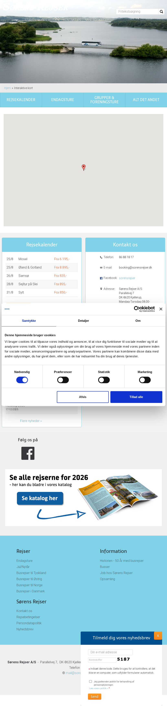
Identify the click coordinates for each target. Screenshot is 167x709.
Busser (105, 567)
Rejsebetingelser (28, 617)
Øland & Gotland (30, 267)
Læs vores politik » (98, 688)
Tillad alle (136, 397)
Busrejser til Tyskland (31, 573)
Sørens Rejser (31, 602)
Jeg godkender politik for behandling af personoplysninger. (111, 685)
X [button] (158, 635)
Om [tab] (138, 320)
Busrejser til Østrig (29, 579)
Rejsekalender (41, 245)
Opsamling (107, 579)
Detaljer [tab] (83, 320)
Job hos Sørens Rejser (116, 573)
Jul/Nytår (23, 567)
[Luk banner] (160, 309)
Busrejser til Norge (29, 585)
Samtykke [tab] (29, 320)
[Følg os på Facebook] (27, 453)
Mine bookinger (97, 20)
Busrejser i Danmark (30, 591)
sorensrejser (127, 278)
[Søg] (161, 12)
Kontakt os (72, 20)
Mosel (23, 259)
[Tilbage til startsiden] (36, 7)
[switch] (63, 380)
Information (113, 551)
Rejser (23, 551)
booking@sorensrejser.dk (135, 267)
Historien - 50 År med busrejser (122, 561)
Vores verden (48, 20)
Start (29, 20)
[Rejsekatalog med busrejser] (83, 481)
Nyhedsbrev (25, 629)
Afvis (82, 397)
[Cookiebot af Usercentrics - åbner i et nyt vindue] (137, 309)
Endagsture (24, 561)
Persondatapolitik (29, 623)
